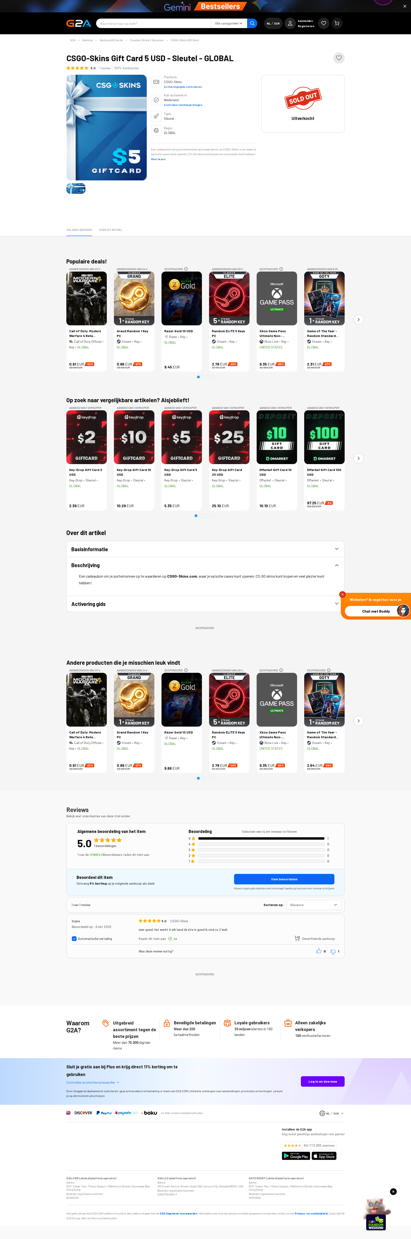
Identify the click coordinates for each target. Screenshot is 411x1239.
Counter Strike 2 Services (147, 40)
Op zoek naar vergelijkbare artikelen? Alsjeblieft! (128, 399)
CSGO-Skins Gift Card (185, 40)
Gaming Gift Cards (111, 40)
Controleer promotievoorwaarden (90, 1082)
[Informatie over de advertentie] (186, 269)
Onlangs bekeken (79, 229)
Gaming (88, 40)
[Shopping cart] (337, 23)
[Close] (404, 6)
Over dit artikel (110, 229)
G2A (72, 40)
